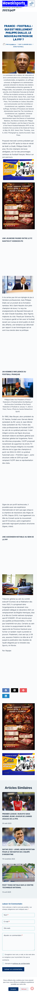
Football (20, 46)
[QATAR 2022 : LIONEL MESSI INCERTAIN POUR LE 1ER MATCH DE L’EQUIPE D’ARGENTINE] (18, 837)
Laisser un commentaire (13, 969)
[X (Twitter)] (14, 690)
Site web (7, 928)
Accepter (13, 989)
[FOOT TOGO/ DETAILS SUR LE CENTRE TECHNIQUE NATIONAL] (18, 872)
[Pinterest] (23, 690)
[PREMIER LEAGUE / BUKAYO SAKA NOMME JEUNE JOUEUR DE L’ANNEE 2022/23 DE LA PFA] (18, 801)
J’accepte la (17, 963)
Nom (6, 915)
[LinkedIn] (5, 696)
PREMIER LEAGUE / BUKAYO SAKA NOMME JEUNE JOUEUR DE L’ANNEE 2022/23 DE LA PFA (17, 816)
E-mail (7, 922)
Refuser (24, 989)
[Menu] (31, 3)
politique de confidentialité (21, 963)
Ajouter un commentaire (13, 935)
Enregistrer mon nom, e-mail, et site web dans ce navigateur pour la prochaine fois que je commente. (18, 957)
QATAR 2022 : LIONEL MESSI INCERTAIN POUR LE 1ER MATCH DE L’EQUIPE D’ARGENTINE (18, 851)
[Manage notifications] (32, 988)
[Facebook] (5, 690)
